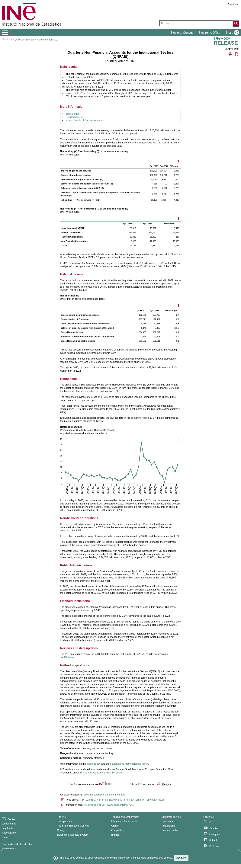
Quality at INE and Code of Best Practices (99, 772)
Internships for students (124, 821)
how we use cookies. (161, 857)
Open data (167, 821)
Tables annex (73, 113)
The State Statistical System (73, 825)
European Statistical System (72, 834)
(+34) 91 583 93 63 (89, 799)
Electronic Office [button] (209, 32)
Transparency (64, 821)
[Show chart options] (178, 440)
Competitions (118, 830)
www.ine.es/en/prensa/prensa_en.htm (104, 794)
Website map (9, 823)
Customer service (171, 816)
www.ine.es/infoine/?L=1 (120, 804)
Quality (61, 830)
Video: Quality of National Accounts (85, 120)
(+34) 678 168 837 (134, 799)
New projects (9, 848)
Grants (115, 825)
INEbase (69, 657)
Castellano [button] (233, 4)
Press (5, 837)
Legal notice (8, 828)
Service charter (170, 830)
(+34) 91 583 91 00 (94, 804)
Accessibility (9, 832)
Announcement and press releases (56, 39)
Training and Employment (125, 816)
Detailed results (74, 117)
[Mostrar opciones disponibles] (178, 161)
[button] (231, 32)
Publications (168, 825)
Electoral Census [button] (181, 32)
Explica (115, 834)
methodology (94, 763)
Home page (8, 39)
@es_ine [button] (166, 784)
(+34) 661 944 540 (112, 799)
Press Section (26, 39)
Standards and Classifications (18, 844)
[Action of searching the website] (236, 24)
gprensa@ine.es (156, 799)
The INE (61, 816)
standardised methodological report (129, 763)
